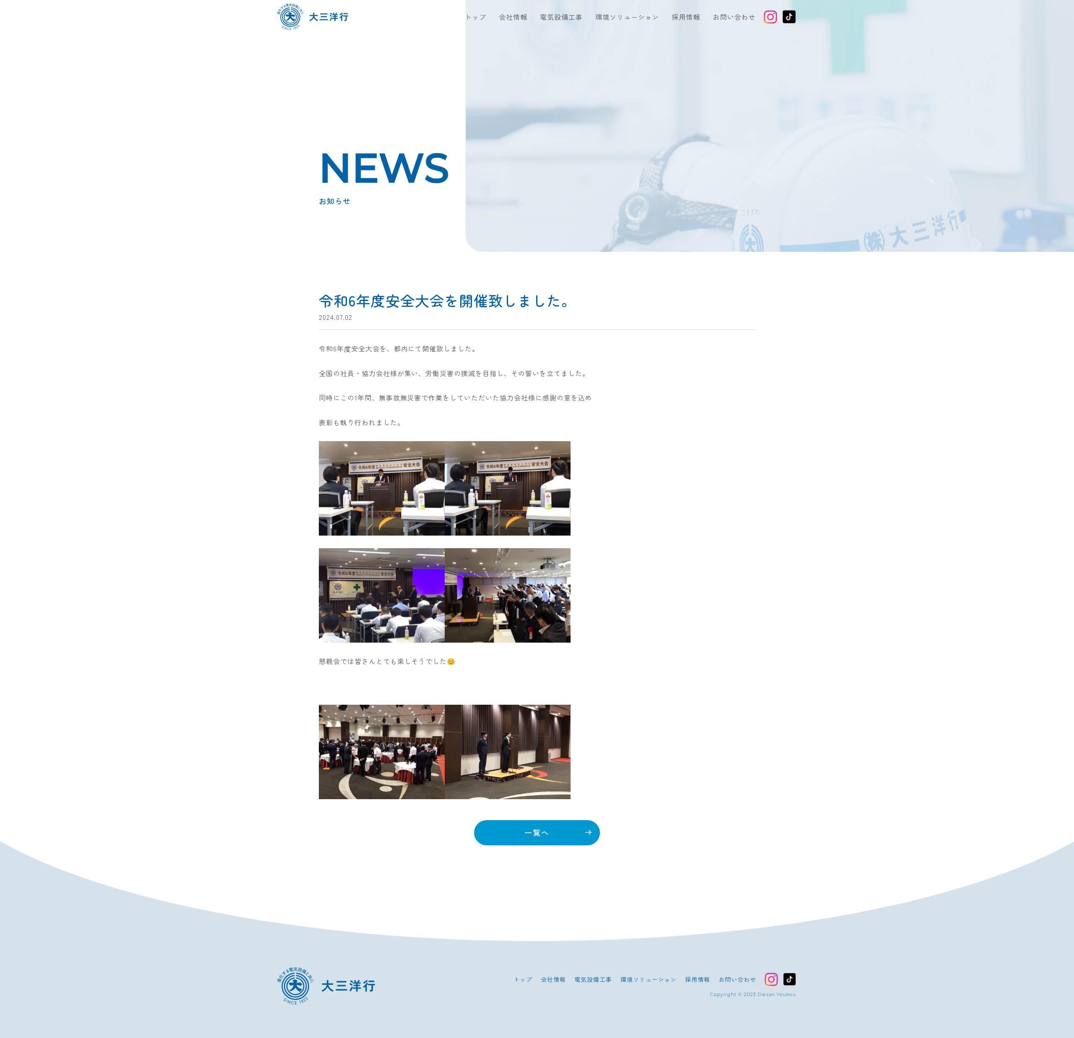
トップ (475, 17)
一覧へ (536, 832)
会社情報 (513, 17)
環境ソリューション (627, 17)
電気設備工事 (561, 17)
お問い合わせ (734, 17)
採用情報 (686, 17)
